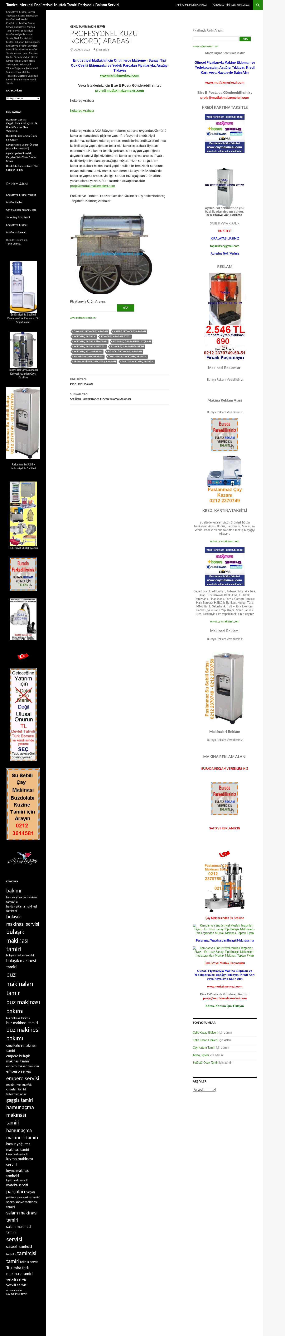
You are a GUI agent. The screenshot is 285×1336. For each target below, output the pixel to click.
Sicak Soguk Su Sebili (18, 217)
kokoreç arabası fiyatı (115, 336)
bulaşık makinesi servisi (20, 955)
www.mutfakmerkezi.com (119, 75)
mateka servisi (17, 1185)
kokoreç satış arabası (88, 351)
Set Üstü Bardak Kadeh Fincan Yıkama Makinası (100, 397)
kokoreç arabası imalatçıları (132, 341)
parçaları (15, 1191)
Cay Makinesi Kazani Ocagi (21, 210)
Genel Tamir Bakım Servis (87, 26)
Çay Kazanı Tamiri (204, 1047)
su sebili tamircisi (19, 1247)
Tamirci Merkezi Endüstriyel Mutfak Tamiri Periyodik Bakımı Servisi (62, 5)
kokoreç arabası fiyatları (90, 341)
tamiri (12, 1261)
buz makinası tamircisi (18, 1018)
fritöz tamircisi (16, 1094)
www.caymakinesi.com (224, 541)
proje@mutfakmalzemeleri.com (119, 90)
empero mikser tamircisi (22, 1066)
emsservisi (103, 49)
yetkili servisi (16, 1285)
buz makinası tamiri (22, 1023)
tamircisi (26, 1253)
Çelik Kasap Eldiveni (205, 1032)
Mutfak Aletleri (14, 202)
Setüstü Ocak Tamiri (205, 1062)
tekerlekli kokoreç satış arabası (95, 361)
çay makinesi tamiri (16, 1294)
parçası (30, 1192)
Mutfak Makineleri (16, 232)
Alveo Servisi (201, 1055)
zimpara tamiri (14, 1290)
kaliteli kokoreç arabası (130, 331)
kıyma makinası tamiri (17, 1180)
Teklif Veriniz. (13, 243)
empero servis (18, 1072)
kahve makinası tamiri (17, 1154)
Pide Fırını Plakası (81, 382)
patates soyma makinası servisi (22, 1197)
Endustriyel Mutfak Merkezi (21, 195)
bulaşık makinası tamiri (17, 940)
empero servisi (22, 1078)
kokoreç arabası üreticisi (127, 346)
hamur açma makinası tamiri (20, 1115)
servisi (14, 1239)
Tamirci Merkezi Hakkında (191, 5)
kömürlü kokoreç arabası (125, 351)
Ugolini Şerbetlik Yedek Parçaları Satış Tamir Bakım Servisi (21, 157)
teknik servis (29, 1262)
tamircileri (11, 1254)
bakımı (13, 891)
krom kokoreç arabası (88, 356)
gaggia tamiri (19, 1100)
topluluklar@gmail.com (224, 246)
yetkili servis (16, 1279)
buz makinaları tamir (19, 984)
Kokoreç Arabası (82, 110)
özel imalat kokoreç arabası (127, 356)
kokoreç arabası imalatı (89, 346)
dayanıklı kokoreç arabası (91, 331)
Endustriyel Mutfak (16, 225)
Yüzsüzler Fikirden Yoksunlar (231, 5)
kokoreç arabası (84, 336)
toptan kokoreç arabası (137, 361)
